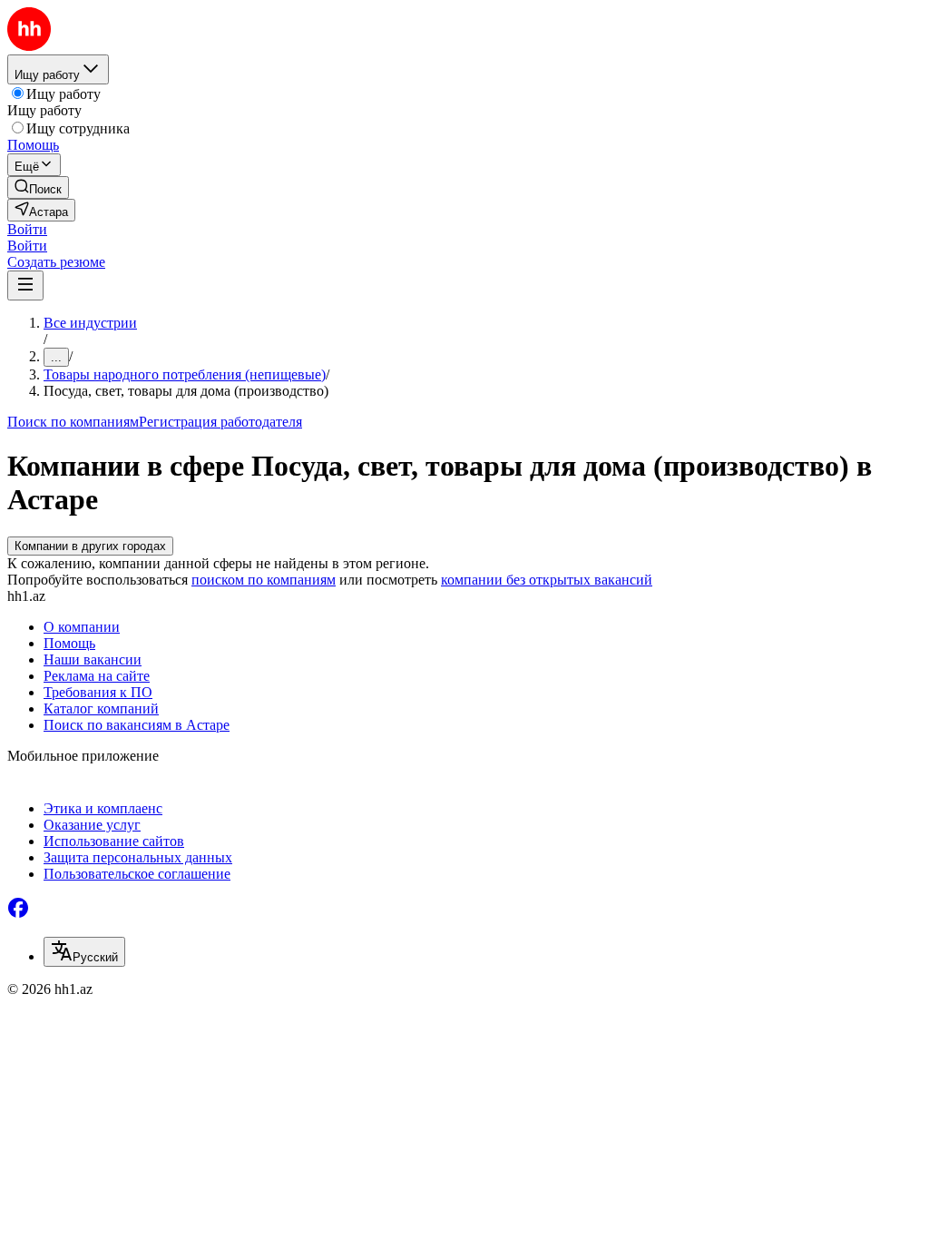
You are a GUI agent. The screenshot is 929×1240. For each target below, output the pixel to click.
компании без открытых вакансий (546, 579)
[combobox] (84, 952)
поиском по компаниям (263, 579)
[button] (27, 229)
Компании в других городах (90, 546)
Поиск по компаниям (73, 421)
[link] (38, 187)
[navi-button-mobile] (25, 285)
